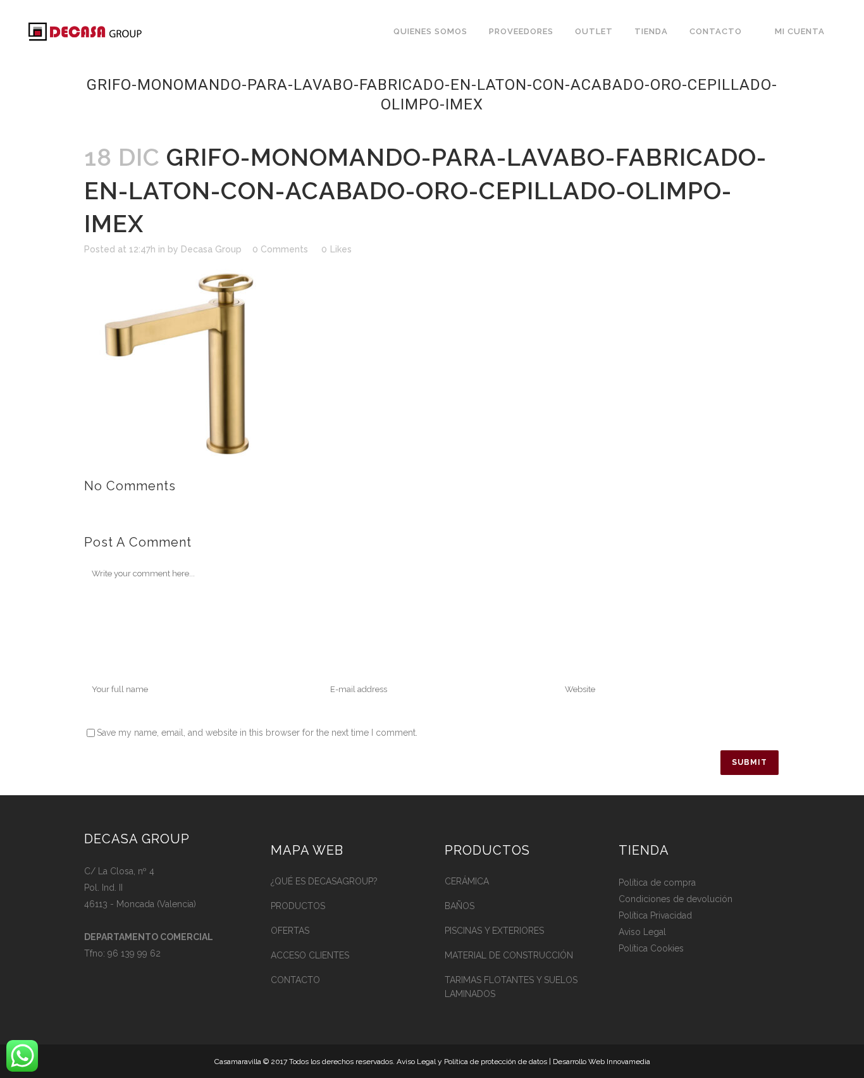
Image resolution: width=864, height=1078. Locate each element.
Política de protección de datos (495, 1061)
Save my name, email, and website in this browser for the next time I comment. (257, 733)
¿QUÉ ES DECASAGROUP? (324, 881)
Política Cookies (651, 948)
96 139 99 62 (134, 953)
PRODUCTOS (298, 906)
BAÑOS (459, 906)
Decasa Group (211, 249)
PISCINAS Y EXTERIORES (494, 931)
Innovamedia (628, 1061)
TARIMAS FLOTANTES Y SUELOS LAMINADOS (511, 987)
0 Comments (280, 249)
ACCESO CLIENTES (310, 955)
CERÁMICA (467, 881)
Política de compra (657, 882)
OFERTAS (290, 931)
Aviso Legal (642, 932)
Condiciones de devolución (675, 899)
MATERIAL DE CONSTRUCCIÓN (509, 955)
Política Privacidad (655, 915)
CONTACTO (295, 980)
